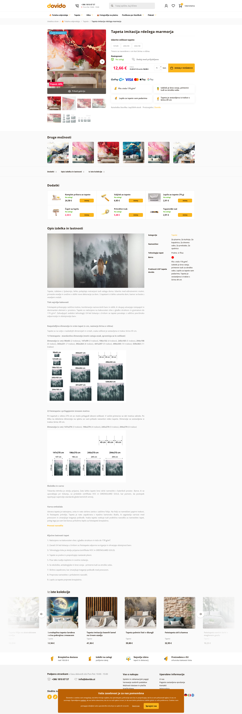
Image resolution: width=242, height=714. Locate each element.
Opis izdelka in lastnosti (71, 171)
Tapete (86, 21)
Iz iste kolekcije (95, 171)
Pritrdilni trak (120, 209)
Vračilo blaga (128, 688)
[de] (186, 695)
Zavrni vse (136, 706)
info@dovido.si (86, 679)
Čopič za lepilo (72, 209)
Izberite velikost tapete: (123, 39)
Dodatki (50, 171)
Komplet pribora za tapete (77, 194)
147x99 (115, 46)
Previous (41, 614)
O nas (161, 679)
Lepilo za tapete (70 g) (173, 194)
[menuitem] (59, 15)
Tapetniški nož (170, 209)
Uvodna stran (53, 21)
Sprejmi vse (151, 706)
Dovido (157, 107)
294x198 (137, 46)
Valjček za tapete (122, 194)
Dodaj (86, 201)
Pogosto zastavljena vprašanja (172, 682)
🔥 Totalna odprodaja (71, 21)
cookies (83, 700)
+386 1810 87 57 (60, 679)
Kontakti (163, 685)
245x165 (126, 46)
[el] (192, 695)
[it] (189, 695)
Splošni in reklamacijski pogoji (136, 679)
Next (102, 61)
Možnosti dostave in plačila (134, 685)
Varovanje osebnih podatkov (135, 682)
